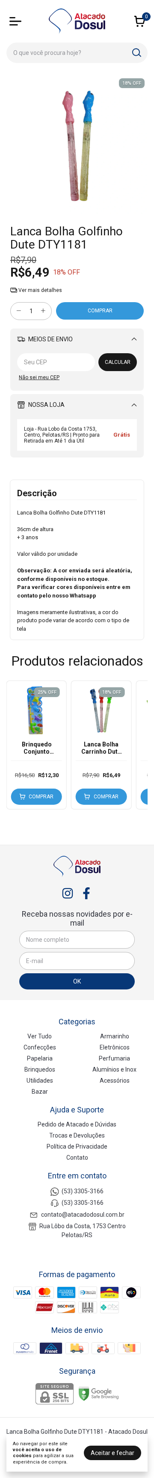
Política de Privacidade (77, 1146)
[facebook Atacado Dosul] (86, 893)
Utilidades (40, 1080)
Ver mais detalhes (39, 290)
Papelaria (40, 1058)
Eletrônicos (115, 1047)
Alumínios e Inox (114, 1069)
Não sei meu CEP (39, 377)
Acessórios (115, 1080)
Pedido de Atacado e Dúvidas (77, 1124)
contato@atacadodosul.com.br (82, 1214)
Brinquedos (39, 1069)
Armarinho (114, 1036)
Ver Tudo (39, 1036)
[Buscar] (136, 52)
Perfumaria (114, 1058)
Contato (77, 1157)
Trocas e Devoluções (77, 1135)
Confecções (40, 1047)
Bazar (40, 1091)
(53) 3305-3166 (83, 1191)
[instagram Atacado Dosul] (67, 893)
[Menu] (17, 21)
